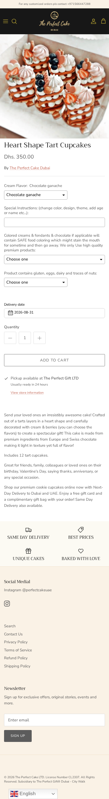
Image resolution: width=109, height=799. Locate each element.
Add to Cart (54, 360)
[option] (54, 86)
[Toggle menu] (5, 21)
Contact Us (13, 634)
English (27, 793)
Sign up (18, 736)
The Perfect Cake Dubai (30, 167)
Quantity (11, 326)
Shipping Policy (17, 666)
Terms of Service (18, 650)
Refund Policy (16, 658)
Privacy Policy (16, 642)
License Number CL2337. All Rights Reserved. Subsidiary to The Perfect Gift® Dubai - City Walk (49, 779)
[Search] (16, 21)
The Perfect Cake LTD (29, 777)
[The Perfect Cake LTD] (54, 21)
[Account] (92, 21)
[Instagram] (7, 603)
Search (10, 626)
